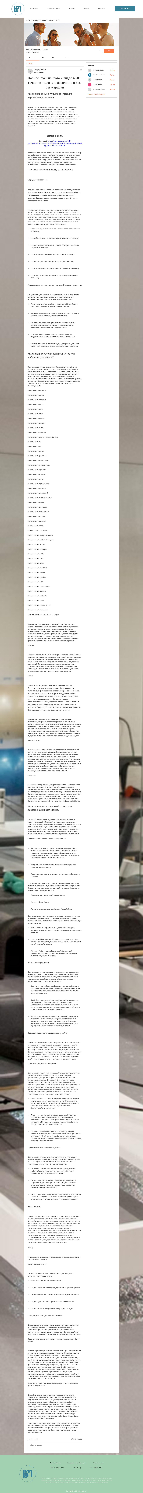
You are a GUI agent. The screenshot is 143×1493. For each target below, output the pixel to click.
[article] (55, 759)
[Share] (81, 70)
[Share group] (116, 50)
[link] (33, 58)
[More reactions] (36, 1439)
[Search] (99, 51)
